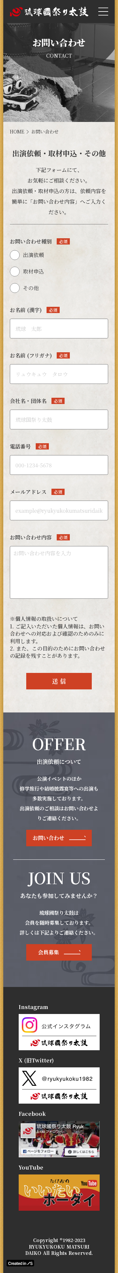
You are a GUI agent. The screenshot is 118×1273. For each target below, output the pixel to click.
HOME (17, 132)
